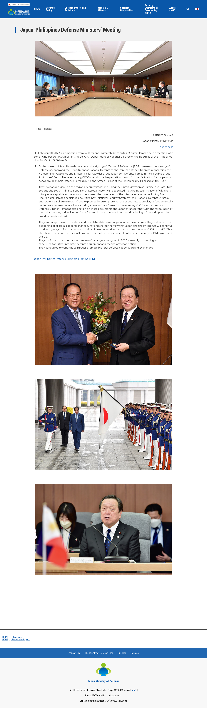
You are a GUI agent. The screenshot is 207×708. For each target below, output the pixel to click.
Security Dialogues (20, 639)
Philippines (16, 637)
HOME (5, 637)
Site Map (122, 653)
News (37, 9)
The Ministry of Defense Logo (99, 653)
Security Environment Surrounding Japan (151, 9)
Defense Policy (50, 9)
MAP (134, 690)
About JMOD (172, 9)
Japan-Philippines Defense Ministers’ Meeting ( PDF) (65, 258)
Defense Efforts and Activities (75, 9)
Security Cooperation (126, 9)
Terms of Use (74, 653)
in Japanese (166, 147)
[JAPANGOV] (19, 4)
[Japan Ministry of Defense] (19, 12)
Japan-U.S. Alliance (103, 9)
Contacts (135, 653)
